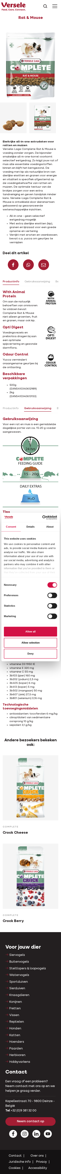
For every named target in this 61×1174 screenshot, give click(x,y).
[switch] (52, 595)
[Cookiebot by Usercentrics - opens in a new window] (43, 517)
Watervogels (19, 975)
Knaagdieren (19, 995)
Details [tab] (30, 526)
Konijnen (15, 1001)
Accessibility (37, 1168)
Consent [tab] (11, 526)
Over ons (37, 1155)
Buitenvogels (19, 961)
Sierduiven (17, 988)
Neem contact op (30, 1121)
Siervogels (17, 955)
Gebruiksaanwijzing (37, 281)
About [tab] (50, 526)
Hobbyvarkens (19, 1061)
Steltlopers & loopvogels (27, 968)
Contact (15, 1155)
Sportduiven (18, 981)
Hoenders (16, 1041)
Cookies (15, 1168)
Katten (14, 1035)
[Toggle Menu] (55, 6)
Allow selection (31, 642)
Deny (30, 653)
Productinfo (11, 281)
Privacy (41, 1161)
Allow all (30, 631)
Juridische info (20, 1161)
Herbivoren (17, 1055)
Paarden (16, 1048)
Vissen (14, 1015)
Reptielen (16, 1021)
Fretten (15, 1008)
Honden (15, 1028)
